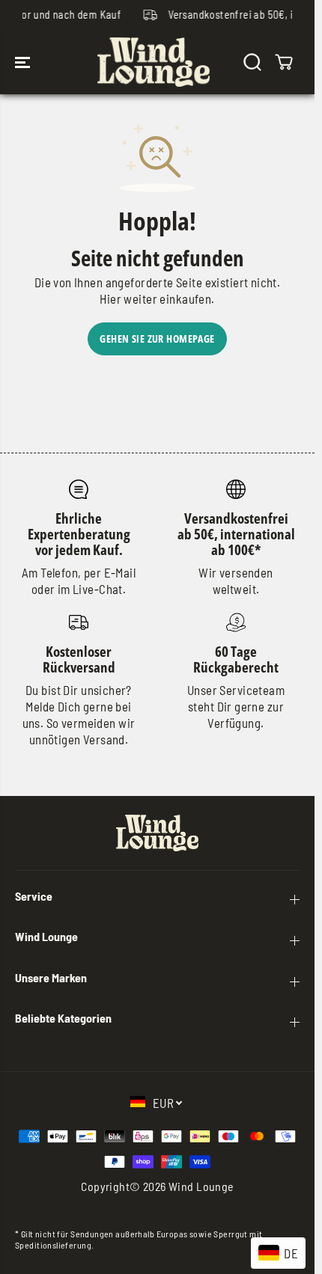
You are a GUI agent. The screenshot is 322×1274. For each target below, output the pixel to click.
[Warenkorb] (284, 62)
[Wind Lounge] (153, 62)
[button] (24, 62)
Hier (110, 298)
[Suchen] (252, 62)
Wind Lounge (201, 1186)
